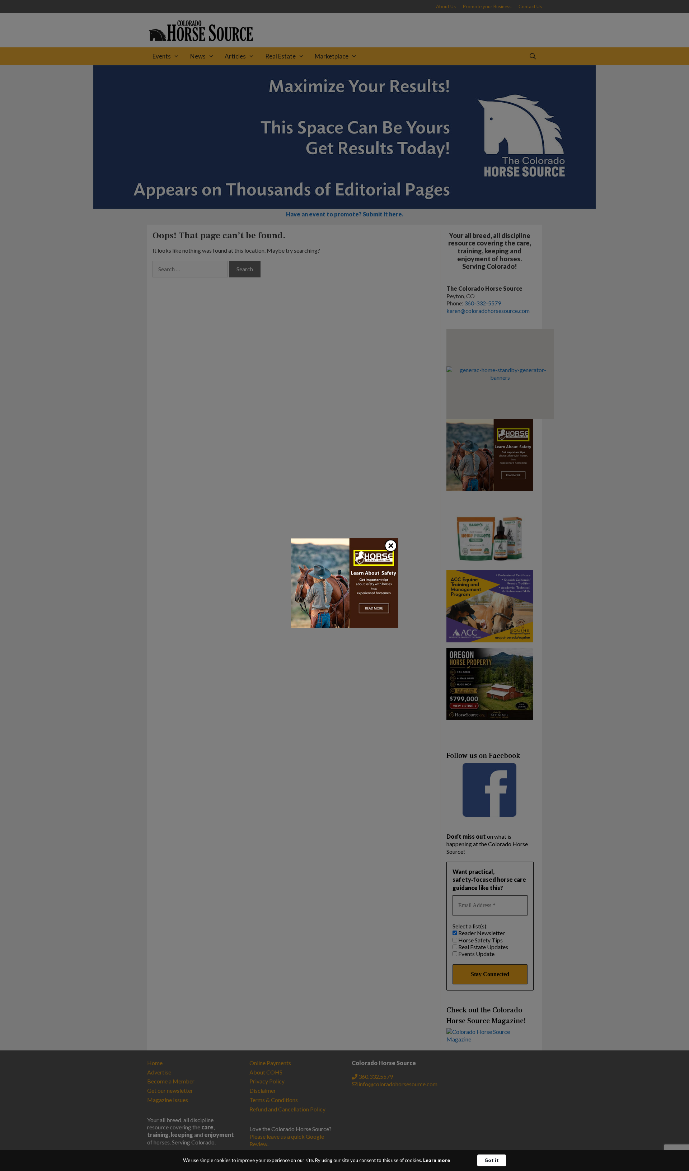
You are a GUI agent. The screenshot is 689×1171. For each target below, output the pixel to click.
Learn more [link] (436, 1160)
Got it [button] (491, 1160)
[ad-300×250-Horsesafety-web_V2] (344, 625)
